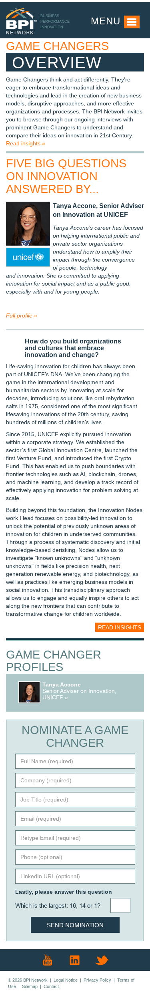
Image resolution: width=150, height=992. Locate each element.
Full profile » (21, 315)
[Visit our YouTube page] (47, 960)
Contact (51, 986)
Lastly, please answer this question (63, 892)
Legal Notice (66, 980)
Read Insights (119, 627)
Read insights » (25, 143)
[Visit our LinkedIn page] (74, 960)
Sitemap (30, 986)
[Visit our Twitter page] (102, 960)
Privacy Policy (97, 980)
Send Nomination (75, 925)
